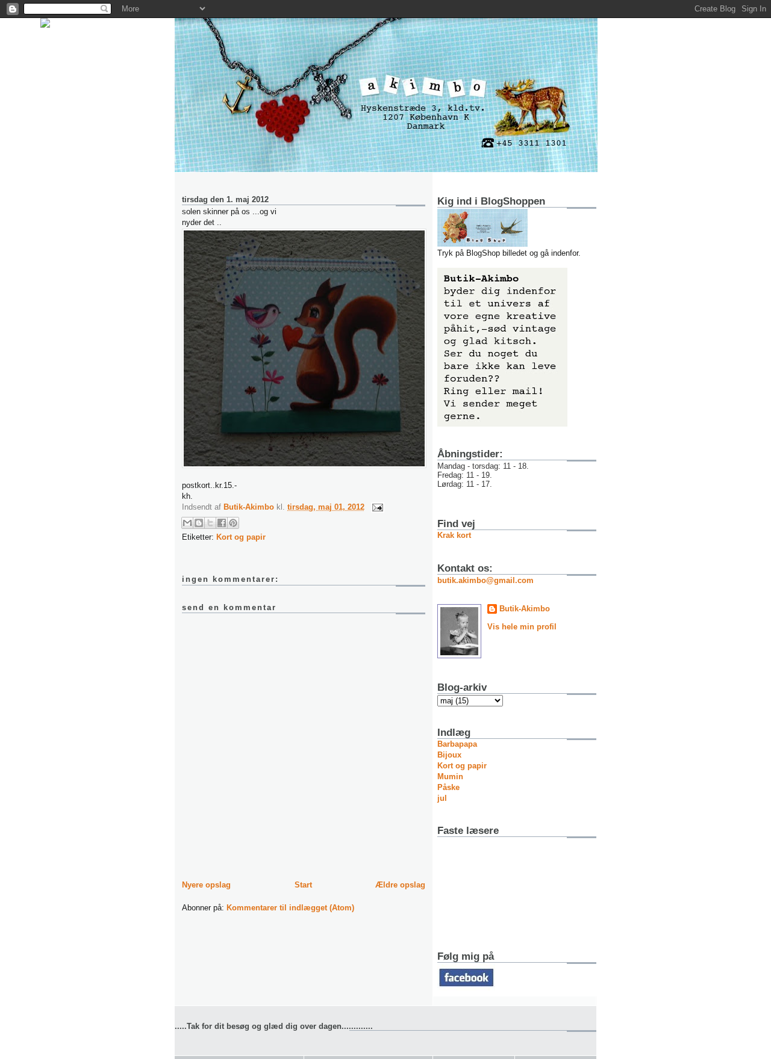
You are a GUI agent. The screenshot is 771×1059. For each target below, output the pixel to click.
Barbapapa (457, 744)
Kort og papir (241, 537)
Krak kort (454, 535)
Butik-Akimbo (524, 608)
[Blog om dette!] (199, 523)
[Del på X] (210, 523)
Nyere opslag (206, 884)
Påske (448, 787)
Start (303, 884)
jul (442, 798)
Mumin (450, 776)
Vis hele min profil (522, 626)
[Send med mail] (187, 523)
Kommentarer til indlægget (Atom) (290, 907)
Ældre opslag (400, 884)
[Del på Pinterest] (233, 523)
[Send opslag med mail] (375, 506)
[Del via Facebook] (222, 523)
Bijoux (449, 754)
